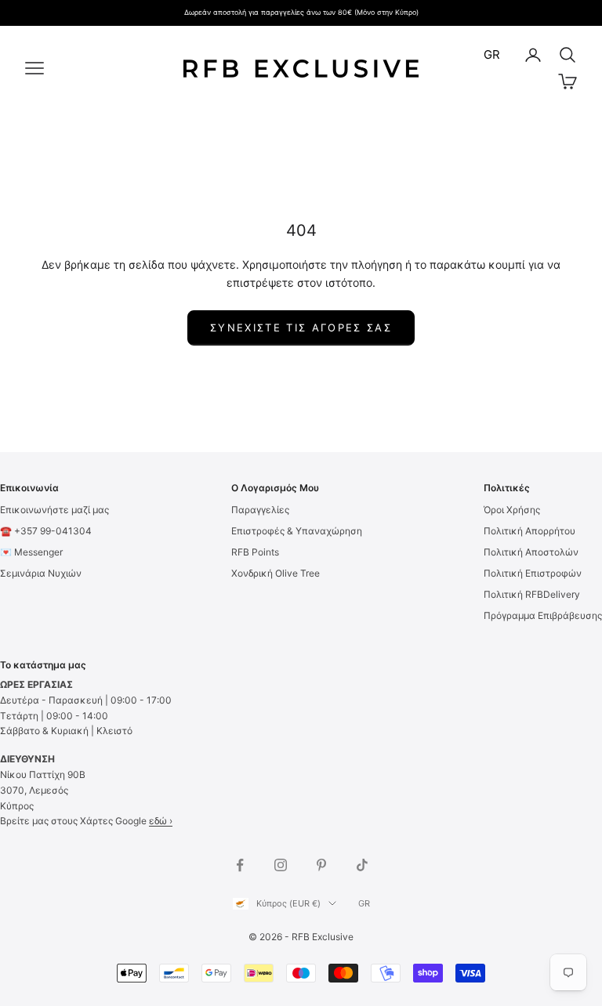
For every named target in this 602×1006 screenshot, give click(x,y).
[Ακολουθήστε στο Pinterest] (321, 865)
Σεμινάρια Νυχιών (41, 573)
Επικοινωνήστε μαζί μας (54, 510)
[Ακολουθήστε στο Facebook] (240, 865)
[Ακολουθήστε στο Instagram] (280, 865)
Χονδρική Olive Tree (275, 573)
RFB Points (255, 552)
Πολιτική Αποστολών (531, 552)
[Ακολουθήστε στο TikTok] (362, 865)
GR (492, 54)
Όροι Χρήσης (512, 510)
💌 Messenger (31, 552)
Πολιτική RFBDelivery (532, 594)
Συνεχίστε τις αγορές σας (301, 327)
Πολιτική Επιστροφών (533, 573)
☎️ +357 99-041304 (46, 531)
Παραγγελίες (260, 510)
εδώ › (160, 821)
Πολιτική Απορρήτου (529, 531)
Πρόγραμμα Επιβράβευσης (543, 615)
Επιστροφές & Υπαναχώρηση (296, 531)
